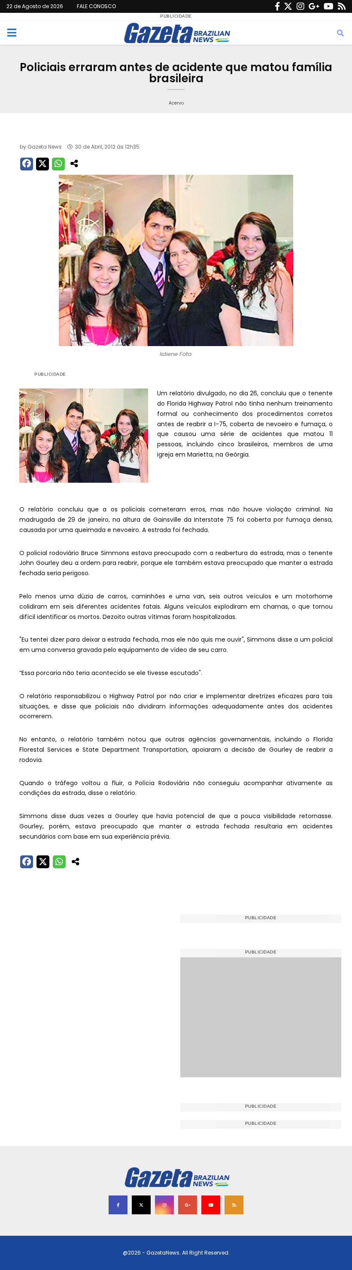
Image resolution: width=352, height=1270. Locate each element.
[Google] (314, 6)
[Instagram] (300, 6)
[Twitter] (288, 6)
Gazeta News (44, 146)
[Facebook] (277, 6)
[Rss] (342, 6)
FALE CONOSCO (96, 6)
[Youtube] (329, 6)
